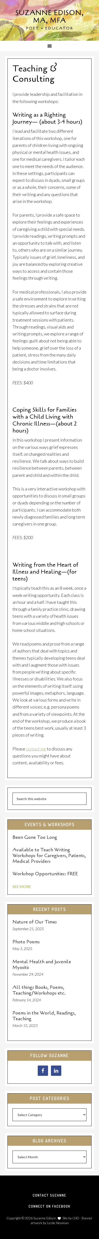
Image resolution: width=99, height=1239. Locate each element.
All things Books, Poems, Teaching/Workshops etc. (39, 990)
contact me (36, 748)
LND (76, 1218)
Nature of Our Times (34, 922)
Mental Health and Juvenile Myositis (41, 964)
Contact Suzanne (49, 1195)
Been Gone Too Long (34, 837)
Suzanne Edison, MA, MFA (49, 16)
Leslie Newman (58, 1223)
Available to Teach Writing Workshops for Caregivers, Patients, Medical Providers (49, 855)
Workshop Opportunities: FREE (45, 873)
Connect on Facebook (49, 1206)
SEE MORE (21, 886)
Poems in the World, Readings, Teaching (44, 1016)
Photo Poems (26, 942)
